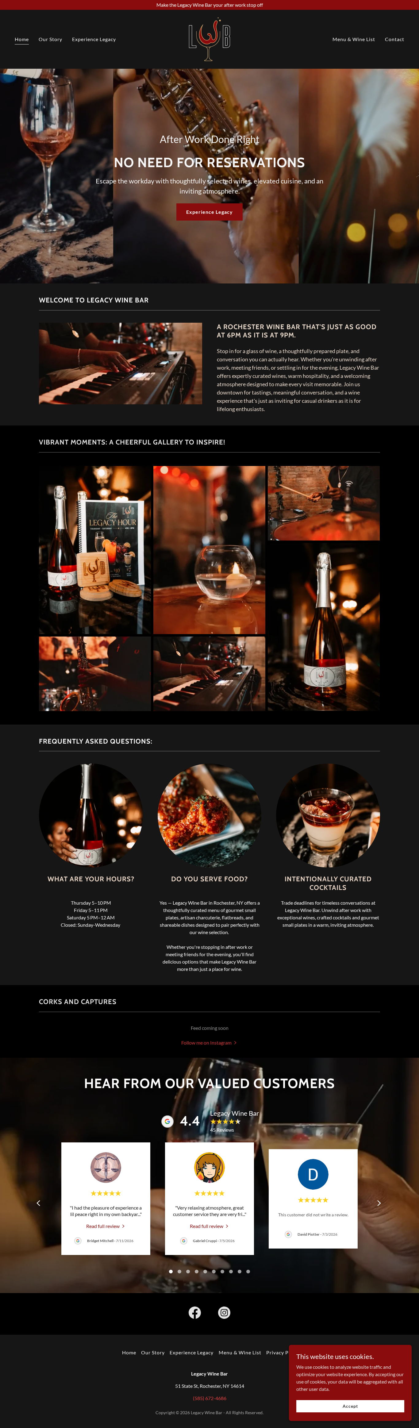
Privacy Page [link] (281, 1352)
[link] (209, 38)
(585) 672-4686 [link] (209, 1398)
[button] (209, 1042)
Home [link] (22, 39)
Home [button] (129, 1352)
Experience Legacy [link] (94, 39)
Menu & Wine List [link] (354, 39)
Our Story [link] (50, 39)
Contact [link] (394, 39)
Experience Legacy (209, 212)
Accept (350, 1406)
